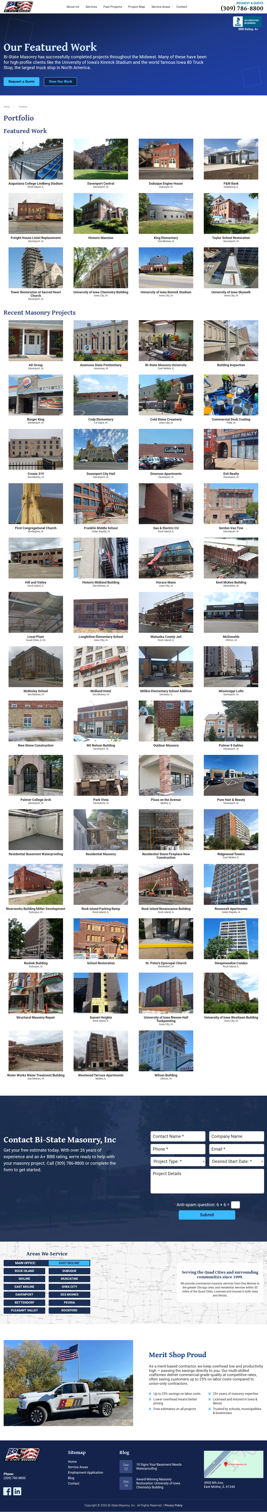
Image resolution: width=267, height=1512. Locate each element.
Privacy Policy (174, 1505)
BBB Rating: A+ (248, 29)
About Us (72, 7)
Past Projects (112, 7)
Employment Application (85, 1472)
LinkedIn (17, 1491)
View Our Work (60, 81)
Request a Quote (22, 81)
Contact (73, 1483)
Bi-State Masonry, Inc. (18, 6)
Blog (124, 1452)
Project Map (136, 7)
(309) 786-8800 (242, 5)
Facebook (7, 1491)
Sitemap (77, 1452)
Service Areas (160, 7)
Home (7, 107)
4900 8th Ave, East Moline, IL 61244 (233, 1464)
